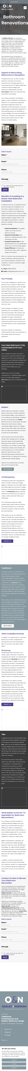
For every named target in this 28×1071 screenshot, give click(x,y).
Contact (7, 1035)
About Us (8, 1029)
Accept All (14, 1060)
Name (4, 155)
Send (5, 189)
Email (4, 161)
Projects (7, 1032)
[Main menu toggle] (25, 7)
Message (4, 179)
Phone (3, 169)
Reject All (14, 1067)
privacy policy (17, 185)
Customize (14, 1064)
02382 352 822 (14, 1)
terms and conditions (9, 187)
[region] (14, 1058)
